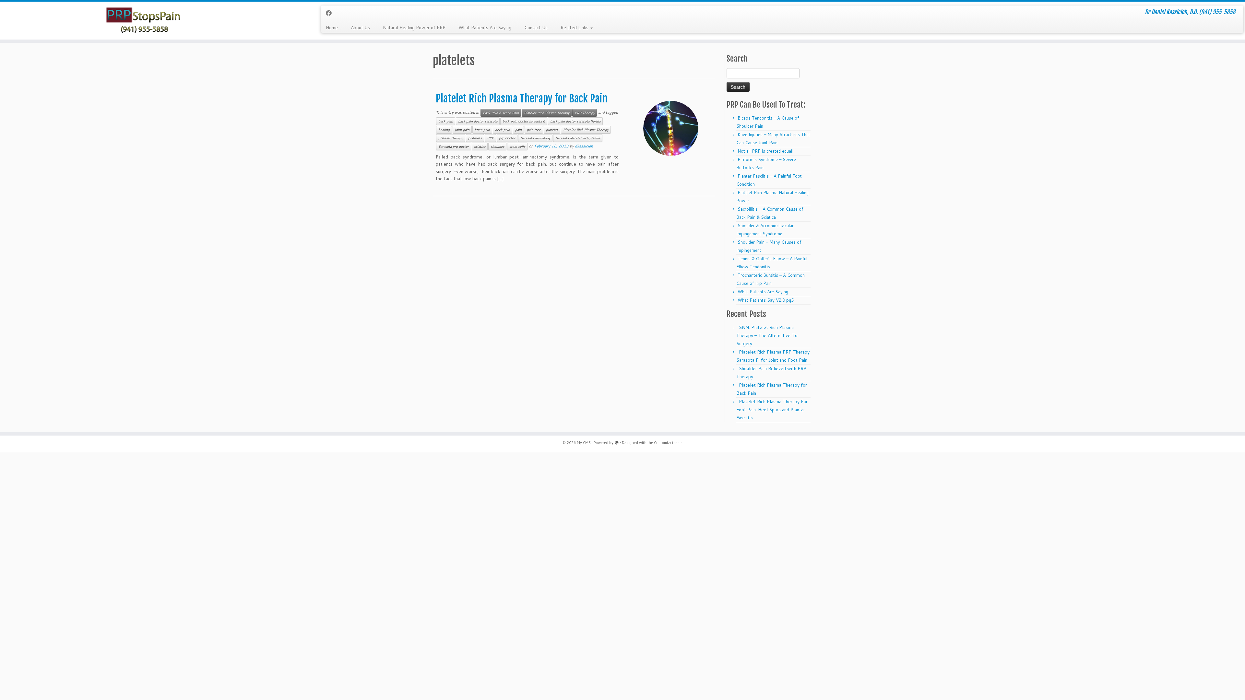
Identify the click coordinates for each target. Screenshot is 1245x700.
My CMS (584, 442)
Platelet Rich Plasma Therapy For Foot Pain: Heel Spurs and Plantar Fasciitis (772, 409)
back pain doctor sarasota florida (575, 121)
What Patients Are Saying (484, 27)
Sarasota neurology (535, 138)
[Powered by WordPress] (616, 441)
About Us (360, 27)
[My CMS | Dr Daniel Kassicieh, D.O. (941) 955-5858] (143, 20)
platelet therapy (450, 138)
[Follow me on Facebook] (331, 13)
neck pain (502, 129)
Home (332, 27)
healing (444, 129)
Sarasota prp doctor (453, 146)
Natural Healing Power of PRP (414, 27)
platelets (475, 138)
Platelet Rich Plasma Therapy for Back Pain (522, 98)
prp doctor (507, 138)
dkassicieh (584, 146)
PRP (490, 138)
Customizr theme (668, 442)
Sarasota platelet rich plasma (577, 138)
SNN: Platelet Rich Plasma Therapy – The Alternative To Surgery (767, 335)
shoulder (497, 146)
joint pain (462, 129)
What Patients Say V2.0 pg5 (766, 300)
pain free (534, 129)
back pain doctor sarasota (477, 121)
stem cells (517, 146)
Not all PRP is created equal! (765, 151)
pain (518, 129)
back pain (445, 121)
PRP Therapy (585, 113)
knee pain (482, 129)
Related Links (575, 27)
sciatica (479, 146)
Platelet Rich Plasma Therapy (546, 113)
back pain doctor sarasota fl (524, 121)
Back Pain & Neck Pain (501, 113)
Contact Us (536, 27)
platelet (552, 129)
